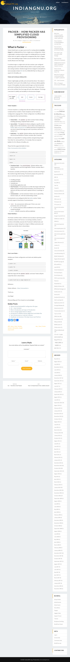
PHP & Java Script (58, 278)
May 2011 (56, 449)
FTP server (56, 204)
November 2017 (58, 378)
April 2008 (56, 542)
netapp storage (56, 134)
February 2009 (57, 515)
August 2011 (57, 441)
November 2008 (58, 523)
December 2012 (57, 413)
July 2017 (56, 386)
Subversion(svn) (62, 147)
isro (62, 121)
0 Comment (37, 40)
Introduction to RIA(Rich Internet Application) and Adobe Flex (26, 313)
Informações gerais (58, 228)
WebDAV (56, 152)
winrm (12, 211)
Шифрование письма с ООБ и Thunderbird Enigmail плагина (59, 64)
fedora (63, 114)
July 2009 (56, 504)
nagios (58, 132)
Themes (56, 618)
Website (40, 361)
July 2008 (56, 534)
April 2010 (56, 479)
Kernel (64, 121)
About (57, 2)
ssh (11, 207)
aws (37, 326)
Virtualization (57, 151)
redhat (55, 143)
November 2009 (58, 493)
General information (13, 328)
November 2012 (58, 416)
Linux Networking (58, 253)
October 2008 (57, 525)
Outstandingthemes (44, 659)
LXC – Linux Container (16, 308)
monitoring (57, 129)
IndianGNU (57, 119)
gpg (62, 116)
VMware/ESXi (57, 321)
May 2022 (56, 358)
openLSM (62, 134)
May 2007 (56, 572)
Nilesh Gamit (57, 605)
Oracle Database (58, 269)
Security (56, 294)
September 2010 (58, 471)
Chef (55, 185)
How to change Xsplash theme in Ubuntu (21, 311)
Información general (59, 224)
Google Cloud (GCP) (59, 216)
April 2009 (56, 512)
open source (56, 136)
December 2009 (57, 490)
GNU (60, 116)
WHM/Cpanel (57, 324)
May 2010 (56, 476)
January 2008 (57, 550)
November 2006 (58, 588)
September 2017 (58, 380)
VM (60, 151)
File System (57, 202)
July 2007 (56, 567)
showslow (59, 145)
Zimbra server (57, 327)
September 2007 (58, 561)
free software (57, 116)
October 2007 (57, 558)
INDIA (60, 118)
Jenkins (56, 245)
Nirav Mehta (57, 607)
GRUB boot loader (58, 218)
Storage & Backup (58, 305)
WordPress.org (57, 643)
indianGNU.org (57, 121)
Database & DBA (58, 191)
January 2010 (57, 487)
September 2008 (58, 528)
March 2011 (57, 454)
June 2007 (56, 569)
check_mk (58, 109)
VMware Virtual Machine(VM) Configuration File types (24, 306)
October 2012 (57, 419)
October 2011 (57, 438)
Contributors (65, 2)
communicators (21, 127)
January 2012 (57, 435)
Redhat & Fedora (58, 286)
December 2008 (57, 520)
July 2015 (56, 400)
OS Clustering (57, 272)
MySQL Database (58, 256)
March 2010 (57, 482)
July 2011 (56, 443)
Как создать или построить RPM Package (58, 54)
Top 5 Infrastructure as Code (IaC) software (22, 315)
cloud (39, 326)
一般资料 (56, 345)
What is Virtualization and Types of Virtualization (23, 310)
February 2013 (57, 408)
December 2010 (57, 463)
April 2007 (56, 575)
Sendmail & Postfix (58, 297)
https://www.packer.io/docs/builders (17, 148)
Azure (12, 326)
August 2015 (57, 397)
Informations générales (59, 234)
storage (59, 147)
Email (27, 361)
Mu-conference (60, 130)
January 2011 (57, 460)
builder (31, 198)
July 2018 (56, 372)
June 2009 (56, 506)
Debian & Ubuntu (58, 193)
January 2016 (57, 391)
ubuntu (55, 149)
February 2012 (57, 432)
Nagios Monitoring (58, 259)
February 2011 (57, 457)
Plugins (56, 610)
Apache (55, 109)
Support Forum (57, 616)
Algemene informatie (59, 163)
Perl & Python (57, 275)
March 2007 (57, 577)
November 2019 (58, 367)
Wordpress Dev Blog (59, 621)
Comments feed (58, 640)
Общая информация (59, 330)
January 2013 (57, 411)
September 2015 (58, 394)
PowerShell (57, 283)
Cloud (15, 326)
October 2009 (57, 495)
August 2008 (57, 531)
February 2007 (57, 580)
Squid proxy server (58, 302)
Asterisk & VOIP (58, 174)
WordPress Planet (58, 624)
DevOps (20, 326)
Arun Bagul (18, 40)
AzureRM (56, 182)
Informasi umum (58, 231)
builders (13, 127)
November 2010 (58, 465)
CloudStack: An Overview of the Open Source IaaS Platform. (26, 317)
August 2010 (57, 473)
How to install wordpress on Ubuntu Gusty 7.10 (59, 70)
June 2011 (56, 446)
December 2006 (57, 586)
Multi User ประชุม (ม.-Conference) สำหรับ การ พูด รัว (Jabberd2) (59, 76)
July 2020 (56, 364)
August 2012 (57, 421)
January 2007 (57, 583)
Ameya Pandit (57, 599)
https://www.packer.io (23, 288)
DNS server (56, 199)
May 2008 (56, 539)
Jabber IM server (58, 242)
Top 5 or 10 (56, 313)
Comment (27, 349)
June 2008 (56, 536)
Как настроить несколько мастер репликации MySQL (59, 48)
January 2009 (57, 517)
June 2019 (56, 369)
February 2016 (57, 389)
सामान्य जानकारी (57, 337)
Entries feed (57, 637)
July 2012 (56, 424)
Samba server (57, 291)
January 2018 (57, 375)
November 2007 (58, 556)
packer (44, 326)
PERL (59, 138)
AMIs (21, 71)
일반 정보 (56, 348)
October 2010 (57, 468)
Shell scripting (57, 300)
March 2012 (57, 430)
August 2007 (57, 564)
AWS (9, 326)
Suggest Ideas (57, 613)
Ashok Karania (57, 602)
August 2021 (57, 361)
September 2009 (58, 498)
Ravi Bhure (62, 141)
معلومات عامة (59, 334)
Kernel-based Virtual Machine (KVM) (59, 123)
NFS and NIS (57, 264)
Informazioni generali (59, 238)
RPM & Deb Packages (59, 289)
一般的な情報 (57, 342)
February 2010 (57, 484)
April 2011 (56, 452)
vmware (62, 151)
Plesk (55, 280)
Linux (56, 125)
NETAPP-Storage (58, 261)
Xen (58, 152)
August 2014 (57, 405)
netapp (62, 132)
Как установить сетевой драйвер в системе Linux (59, 42)
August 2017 (57, 383)
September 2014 (58, 402)
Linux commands (58, 250)
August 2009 (57, 501)
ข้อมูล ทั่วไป (57, 339)
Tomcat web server (58, 311)
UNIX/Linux (61, 149)
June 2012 (56, 427)
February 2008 (57, 547)
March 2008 (57, 545)
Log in (55, 635)
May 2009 (56, 509)
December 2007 (57, 553)
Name (13, 361)
